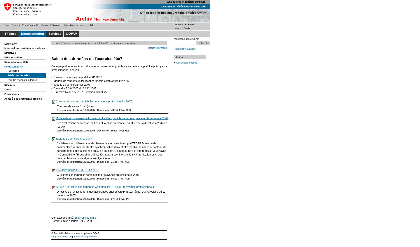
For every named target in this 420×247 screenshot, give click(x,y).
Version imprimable (157, 48)
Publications (11, 94)
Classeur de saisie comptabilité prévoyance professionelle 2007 (94, 101)
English (187, 28)
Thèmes (10, 33)
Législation (10, 43)
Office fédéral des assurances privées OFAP (173, 12)
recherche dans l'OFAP (186, 39)
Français (190, 24)
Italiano (177, 28)
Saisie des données (18, 75)
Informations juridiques (85, 236)
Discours (9, 85)
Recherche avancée (185, 48)
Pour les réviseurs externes (22, 80)
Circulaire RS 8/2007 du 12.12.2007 (77, 170)
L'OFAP (71, 33)
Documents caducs (186, 62)
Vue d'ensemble (30, 25)
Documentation (32, 33)
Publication (13, 70)
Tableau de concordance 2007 (74, 138)
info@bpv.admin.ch (86, 217)
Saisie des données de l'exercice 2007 (86, 59)
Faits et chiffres (13, 57)
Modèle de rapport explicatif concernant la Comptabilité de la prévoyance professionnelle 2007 (112, 118)
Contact (45, 25)
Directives (10, 53)
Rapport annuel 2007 (16, 62)
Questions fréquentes (75, 25)
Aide (91, 25)
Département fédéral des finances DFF (183, 6)
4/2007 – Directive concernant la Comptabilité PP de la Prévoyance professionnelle (105, 186)
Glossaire (57, 25)
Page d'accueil (12, 25)
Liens (7, 89)
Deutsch (178, 24)
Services (55, 33)
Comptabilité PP (13, 66)
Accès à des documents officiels (23, 98)
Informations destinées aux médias (24, 48)
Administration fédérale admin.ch (186, 1)
